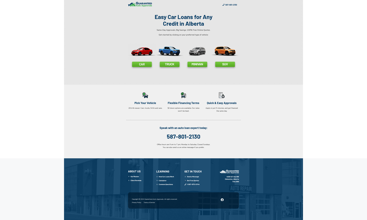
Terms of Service (149, 202)
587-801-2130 (183, 136)
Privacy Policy (136, 202)
